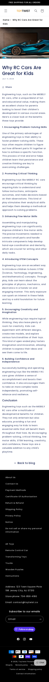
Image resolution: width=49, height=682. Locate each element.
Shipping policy (35, 669)
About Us (10, 477)
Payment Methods (15, 490)
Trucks (9, 563)
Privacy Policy (13, 515)
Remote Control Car (16, 550)
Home (6, 19)
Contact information (26, 674)
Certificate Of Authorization (21, 496)
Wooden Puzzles (14, 569)
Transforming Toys (16, 556)
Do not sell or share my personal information (23, 530)
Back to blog (26, 463)
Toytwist (23, 662)
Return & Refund (14, 503)
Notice (9, 522)
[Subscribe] (40, 619)
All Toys (9, 544)
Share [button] (8, 87)
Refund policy (22, 665)
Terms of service (17, 669)
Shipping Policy (13, 509)
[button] (6, 11)
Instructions (12, 576)
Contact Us (11, 483)
